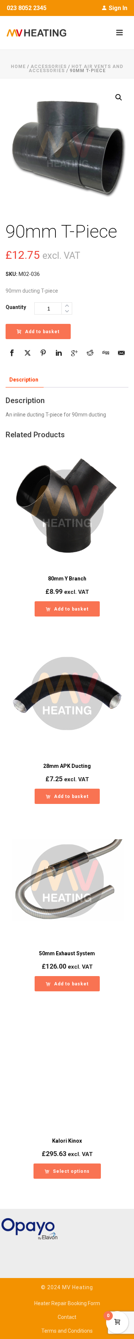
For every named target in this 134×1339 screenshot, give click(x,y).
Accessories (49, 66)
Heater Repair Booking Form (67, 1303)
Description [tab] (23, 380)
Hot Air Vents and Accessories (76, 68)
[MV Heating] (33, 32)
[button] (118, 97)
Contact (67, 1317)
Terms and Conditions (67, 1331)
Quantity (16, 307)
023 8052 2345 (27, 8)
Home (18, 66)
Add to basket (42, 331)
